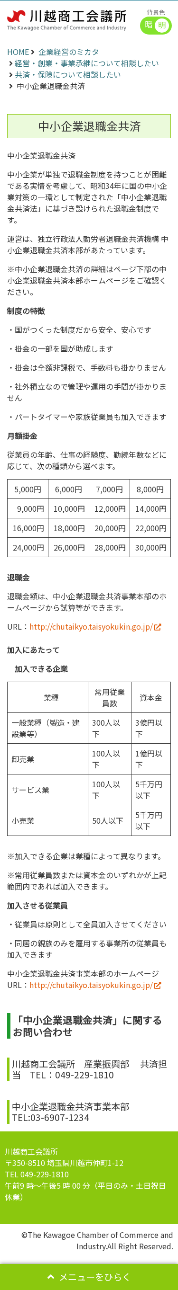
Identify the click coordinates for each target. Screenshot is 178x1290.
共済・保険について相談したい (68, 74)
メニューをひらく (95, 1276)
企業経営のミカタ (68, 51)
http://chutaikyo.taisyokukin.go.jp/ (91, 626)
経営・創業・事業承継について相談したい (87, 63)
